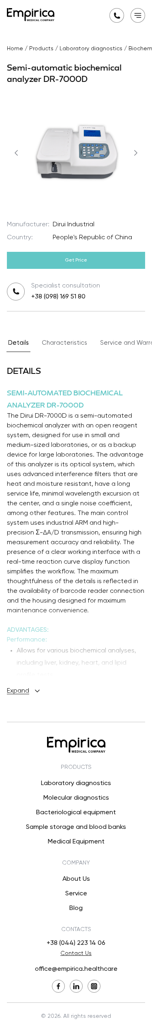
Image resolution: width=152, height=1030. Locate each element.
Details (18, 343)
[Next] (136, 153)
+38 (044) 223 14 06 (76, 943)
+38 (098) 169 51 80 (58, 297)
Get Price (76, 260)
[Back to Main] (30, 14)
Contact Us (76, 953)
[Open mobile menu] (138, 15)
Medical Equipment (76, 842)
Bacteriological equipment (76, 812)
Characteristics (64, 343)
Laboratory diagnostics (76, 783)
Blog (76, 908)
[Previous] (16, 153)
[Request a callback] (116, 15)
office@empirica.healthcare (76, 969)
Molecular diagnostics (76, 798)
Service (76, 894)
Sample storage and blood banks (76, 827)
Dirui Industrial (73, 224)
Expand (18, 691)
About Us (76, 879)
